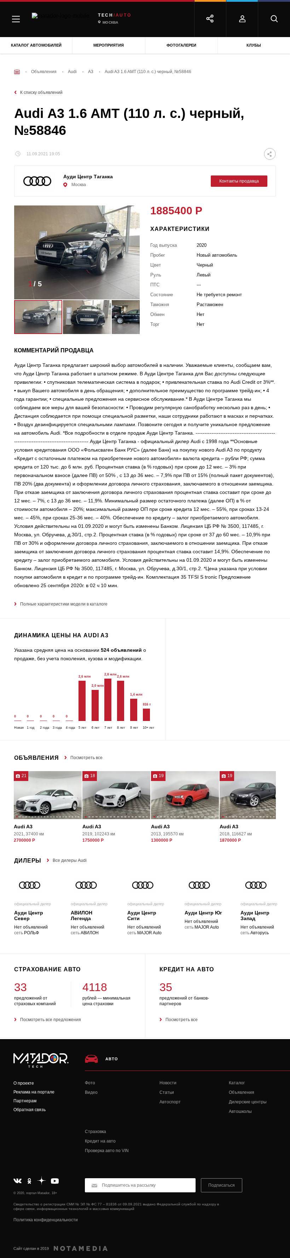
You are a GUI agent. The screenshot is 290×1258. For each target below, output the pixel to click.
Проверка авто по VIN (107, 1151)
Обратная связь (29, 1109)
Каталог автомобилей (36, 45)
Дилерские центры (248, 1102)
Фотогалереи (181, 45)
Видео (91, 1092)
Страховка (95, 1131)
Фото (90, 1083)
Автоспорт (170, 1102)
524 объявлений (121, 650)
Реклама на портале (33, 1092)
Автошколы (240, 1111)
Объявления (241, 1092)
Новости (168, 1083)
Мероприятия (108, 45)
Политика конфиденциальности (45, 1219)
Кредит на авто (100, 1141)
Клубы (253, 45)
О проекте (23, 1083)
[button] (123, 286)
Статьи (167, 1092)
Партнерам (24, 1100)
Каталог (237, 1083)
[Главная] (17, 72)
